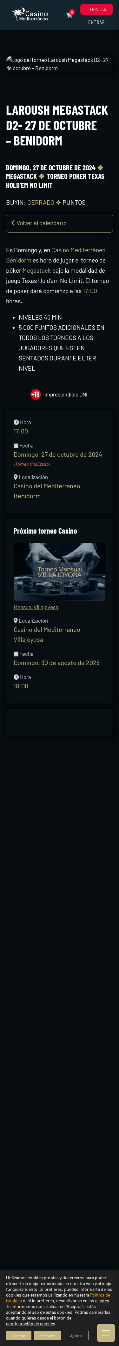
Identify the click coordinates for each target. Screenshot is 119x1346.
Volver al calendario (41, 222)
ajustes (102, 1300)
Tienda (97, 9)
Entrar (96, 22)
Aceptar (18, 1335)
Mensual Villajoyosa (36, 607)
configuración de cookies (30, 1323)
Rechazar (47, 1335)
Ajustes (76, 1335)
